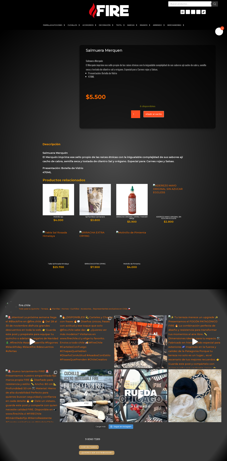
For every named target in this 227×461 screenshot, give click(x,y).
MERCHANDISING (174, 25)
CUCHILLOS (72, 25)
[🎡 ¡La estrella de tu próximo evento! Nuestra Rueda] (140, 395)
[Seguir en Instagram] (188, 12)
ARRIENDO (157, 25)
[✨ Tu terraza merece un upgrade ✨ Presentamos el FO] (194, 341)
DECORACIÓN (104, 25)
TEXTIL (119, 25)
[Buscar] (214, 4)
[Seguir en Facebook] (198, 12)
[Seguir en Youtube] (193, 12)
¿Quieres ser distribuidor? (97, 453)
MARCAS (130, 25)
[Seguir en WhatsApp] (182, 12)
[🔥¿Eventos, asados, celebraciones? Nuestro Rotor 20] (140, 341)
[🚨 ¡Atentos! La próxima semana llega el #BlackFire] (32, 341)
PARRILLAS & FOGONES (52, 25)
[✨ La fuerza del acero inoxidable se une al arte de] (86, 395)
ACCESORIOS (87, 25)
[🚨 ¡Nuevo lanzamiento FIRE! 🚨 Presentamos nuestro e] (32, 395)
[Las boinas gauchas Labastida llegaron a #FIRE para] (194, 395)
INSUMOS (143, 25)
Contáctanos (89, 447)
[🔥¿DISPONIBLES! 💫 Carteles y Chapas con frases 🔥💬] (86, 341)
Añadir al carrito (154, 114)
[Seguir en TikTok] (204, 12)
